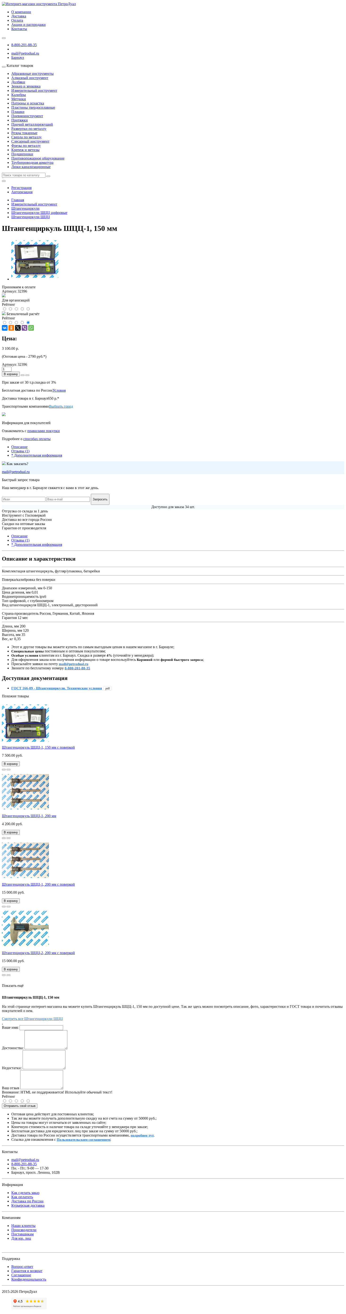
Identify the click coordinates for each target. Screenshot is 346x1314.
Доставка (18, 16)
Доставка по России (27, 1201)
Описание (19, 447)
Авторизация (21, 192)
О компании (21, 12)
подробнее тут (142, 1135)
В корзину (11, 374)
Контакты (19, 29)
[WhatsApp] (31, 328)
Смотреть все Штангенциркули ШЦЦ (32, 1019)
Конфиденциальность (28, 1279)
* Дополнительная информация (36, 455)
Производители (23, 1230)
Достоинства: (13, 1048)
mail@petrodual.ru (16, 472)
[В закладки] (4, 769)
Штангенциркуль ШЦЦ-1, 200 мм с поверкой (38, 884)
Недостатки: (12, 1068)
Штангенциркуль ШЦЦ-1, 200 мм (29, 816)
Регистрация (21, 188)
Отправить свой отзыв (20, 1106)
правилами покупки (43, 431)
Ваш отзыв (10, 1088)
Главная (17, 200)
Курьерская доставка (27, 1205)
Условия (59, 390)
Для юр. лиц (21, 1238)
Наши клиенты (23, 1226)
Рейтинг (8, 1096)
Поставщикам (22, 1234)
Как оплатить (22, 1197)
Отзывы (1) (20, 451)
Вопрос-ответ (22, 1267)
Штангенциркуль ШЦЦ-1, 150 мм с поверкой (38, 747)
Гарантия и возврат (26, 1271)
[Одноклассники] (11, 328)
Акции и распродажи (28, 25)
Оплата (17, 20)
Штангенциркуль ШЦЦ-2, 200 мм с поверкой (38, 953)
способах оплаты (37, 439)
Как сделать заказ (25, 1193)
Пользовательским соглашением (83, 1139)
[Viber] (24, 328)
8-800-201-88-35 (24, 45)
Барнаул (17, 58)
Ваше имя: (10, 1027)
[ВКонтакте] (5, 328)
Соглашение (21, 1275)
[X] (18, 328)
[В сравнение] (8, 769)
